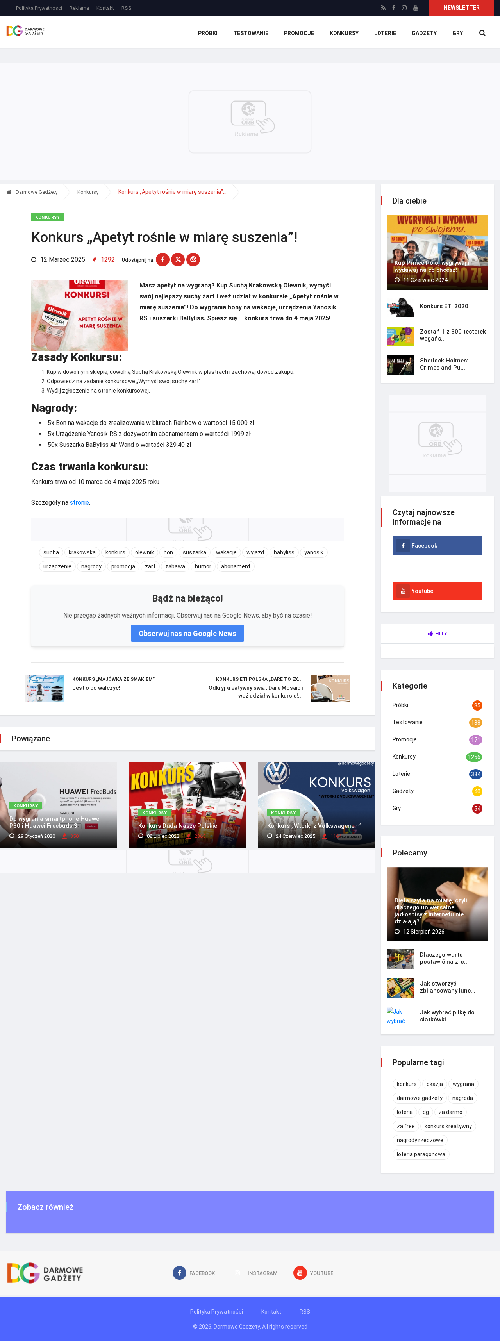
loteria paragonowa (421, 1154)
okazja (435, 1084)
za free (406, 1126)
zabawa (175, 566)
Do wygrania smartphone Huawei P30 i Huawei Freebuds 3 (55, 822)
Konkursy (344, 33)
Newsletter (462, 8)
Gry (457, 33)
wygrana (463, 1084)
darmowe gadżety (420, 1098)
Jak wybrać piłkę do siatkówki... (447, 1016)
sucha (51, 552)
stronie (79, 502)
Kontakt (105, 8)
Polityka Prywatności (39, 8)
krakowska (82, 552)
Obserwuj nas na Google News (187, 633)
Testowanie (250, 33)
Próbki (208, 33)
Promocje (299, 33)
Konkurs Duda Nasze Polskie (177, 825)
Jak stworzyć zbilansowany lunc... (447, 987)
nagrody (91, 566)
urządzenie (57, 566)
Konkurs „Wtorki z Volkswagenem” (314, 825)
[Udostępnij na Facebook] (163, 259)
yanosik (313, 552)
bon (168, 552)
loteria (405, 1112)
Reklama (79, 8)
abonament (235, 566)
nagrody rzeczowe (420, 1140)
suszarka (194, 552)
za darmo (450, 1112)
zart (150, 566)
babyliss (284, 552)
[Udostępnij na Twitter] (178, 259)
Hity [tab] (441, 633)
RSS (126, 8)
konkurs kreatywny (448, 1126)
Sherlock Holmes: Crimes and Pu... (444, 364)
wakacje (226, 552)
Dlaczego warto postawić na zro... (444, 958)
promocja (123, 566)
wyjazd (255, 552)
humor (203, 566)
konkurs (115, 552)
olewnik (144, 552)
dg (426, 1112)
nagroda (462, 1098)
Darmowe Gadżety (35, 192)
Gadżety (424, 33)
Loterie (385, 33)
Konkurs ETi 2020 (444, 306)
